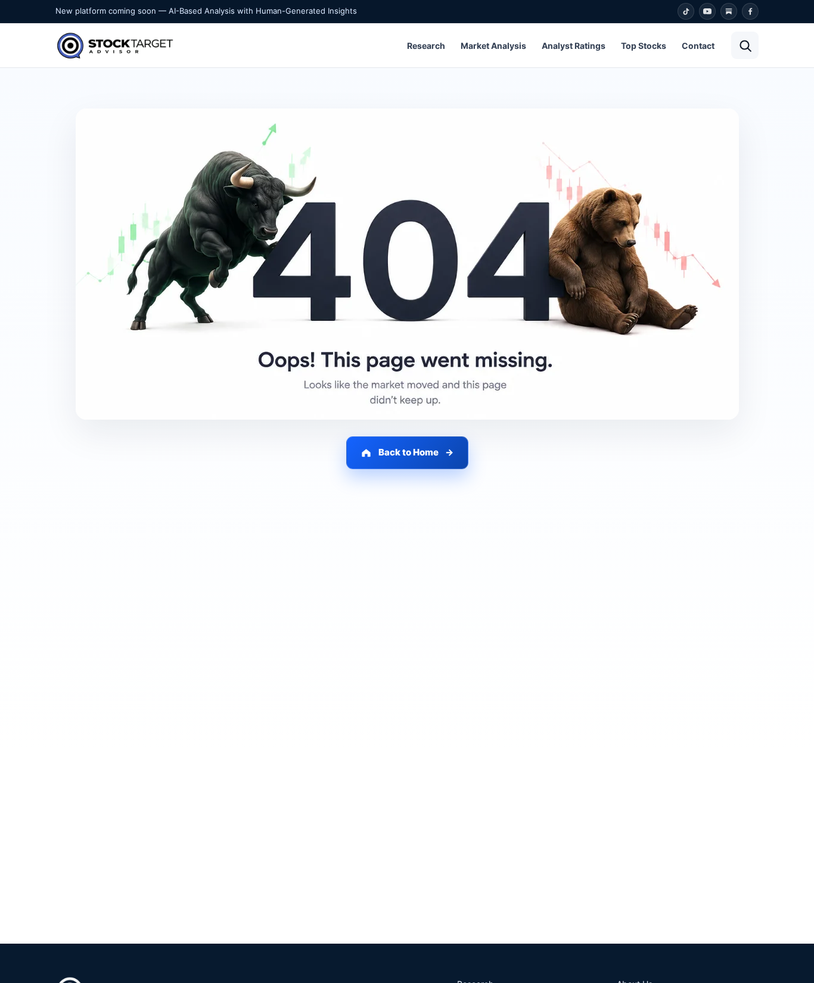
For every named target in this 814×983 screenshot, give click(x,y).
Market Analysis (493, 46)
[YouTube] (707, 11)
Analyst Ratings (573, 46)
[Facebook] (750, 11)
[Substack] (728, 11)
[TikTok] (686, 11)
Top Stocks (643, 46)
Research (426, 46)
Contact (698, 46)
